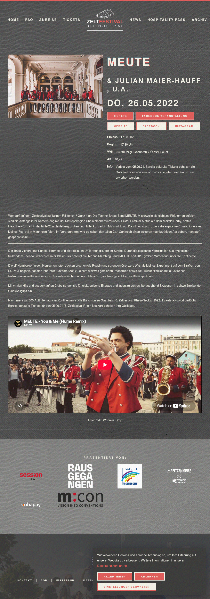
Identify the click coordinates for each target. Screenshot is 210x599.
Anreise (48, 19)
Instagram (184, 126)
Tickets (71, 19)
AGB (44, 580)
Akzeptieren (115, 576)
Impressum (65, 580)
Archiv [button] (199, 19)
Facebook (151, 126)
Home (13, 19)
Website (121, 126)
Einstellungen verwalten (127, 587)
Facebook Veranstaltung (164, 116)
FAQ (29, 19)
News (135, 19)
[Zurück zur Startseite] (105, 19)
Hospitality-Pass (166, 19)
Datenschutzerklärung (112, 565)
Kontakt (24, 580)
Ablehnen (149, 576)
